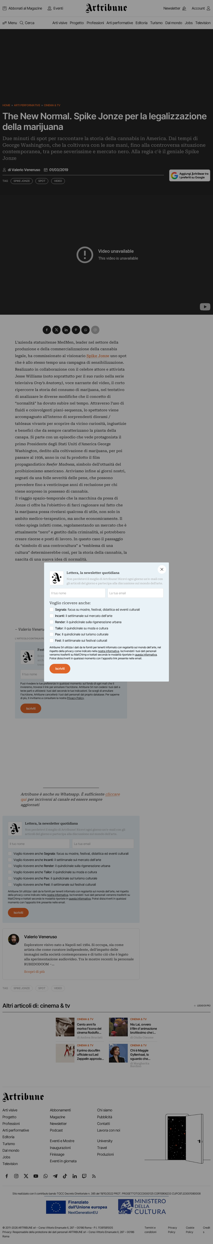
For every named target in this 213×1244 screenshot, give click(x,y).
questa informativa (146, 654)
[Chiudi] (162, 569)
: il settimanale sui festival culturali (81, 640)
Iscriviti (60, 669)
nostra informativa (108, 651)
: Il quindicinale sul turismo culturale (81, 634)
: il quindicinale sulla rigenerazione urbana (88, 622)
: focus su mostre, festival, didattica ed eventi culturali (97, 610)
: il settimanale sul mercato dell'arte (83, 616)
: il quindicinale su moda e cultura (81, 628)
